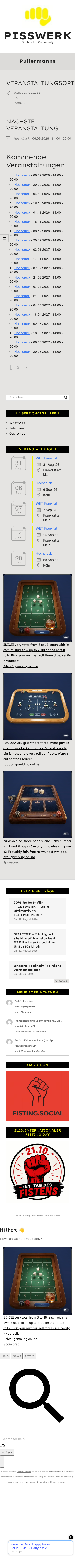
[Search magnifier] (66, 397)
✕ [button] (72, 4)
